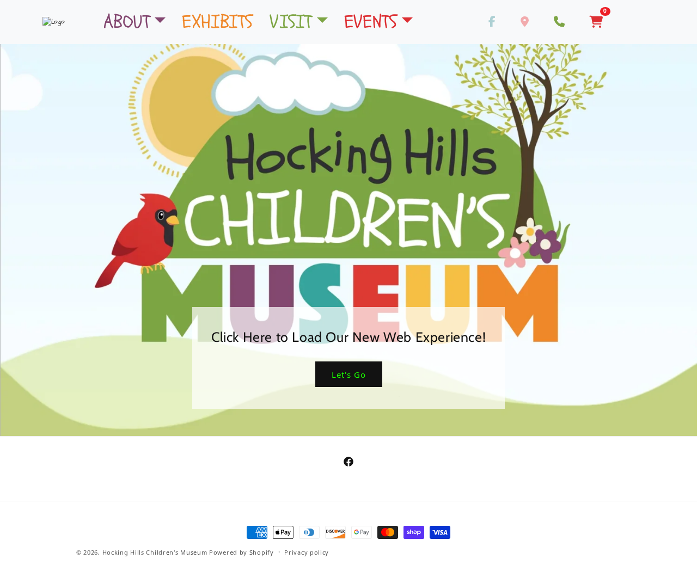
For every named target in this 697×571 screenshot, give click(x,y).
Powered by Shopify (241, 552)
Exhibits (217, 22)
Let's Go (348, 374)
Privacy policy (306, 552)
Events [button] (371, 22)
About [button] (126, 22)
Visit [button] (291, 22)
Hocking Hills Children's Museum (154, 552)
